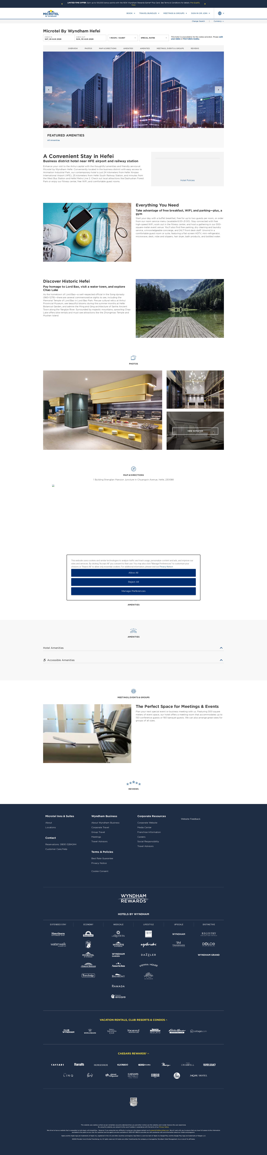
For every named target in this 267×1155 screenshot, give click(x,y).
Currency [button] (218, 21)
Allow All (133, 573)
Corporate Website (147, 823)
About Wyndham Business (105, 823)
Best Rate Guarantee (102, 858)
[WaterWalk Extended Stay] (58, 945)
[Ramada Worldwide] (118, 986)
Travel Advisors (99, 841)
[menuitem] (131, 13)
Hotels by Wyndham (133, 914)
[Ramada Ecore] (118, 997)
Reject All (133, 582)
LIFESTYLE (148, 924)
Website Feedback (190, 819)
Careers (141, 837)
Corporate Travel (100, 827)
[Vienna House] (149, 965)
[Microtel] (88, 955)
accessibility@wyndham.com (159, 1130)
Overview (73, 48)
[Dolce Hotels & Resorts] (209, 945)
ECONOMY (88, 924)
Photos (88, 48)
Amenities (128, 48)
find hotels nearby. (191, 39)
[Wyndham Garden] (118, 955)
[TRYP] (149, 934)
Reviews (195, 48)
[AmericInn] (118, 965)
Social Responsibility (148, 841)
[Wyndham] (179, 934)
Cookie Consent (99, 871)
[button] (61, 4)
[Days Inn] (88, 934)
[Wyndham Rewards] (133, 898)
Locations (50, 827)
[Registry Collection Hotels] (209, 934)
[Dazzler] (149, 955)
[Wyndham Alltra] (149, 976)
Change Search (198, 21)
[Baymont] (118, 976)
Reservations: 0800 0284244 (60, 844)
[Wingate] (118, 945)
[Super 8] (88, 945)
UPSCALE (178, 924)
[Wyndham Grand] (209, 955)
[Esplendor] (149, 945)
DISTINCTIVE (209, 924)
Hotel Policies (187, 180)
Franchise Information (149, 832)
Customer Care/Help (56, 849)
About (48, 823)
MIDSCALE (118, 924)
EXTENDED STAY (58, 924)
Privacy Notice (99, 863)
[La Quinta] (118, 934)
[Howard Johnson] (88, 965)
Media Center (144, 827)
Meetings (96, 837)
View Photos (195, 431)
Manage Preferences (133, 591)
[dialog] (133, 577)
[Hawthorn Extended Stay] (58, 934)
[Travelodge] (88, 976)
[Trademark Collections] (179, 945)
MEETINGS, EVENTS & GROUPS (170, 48)
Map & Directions (107, 48)
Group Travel (98, 832)
